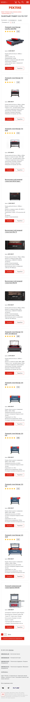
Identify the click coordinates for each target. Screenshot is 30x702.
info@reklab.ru (4, 672)
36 (14, 22)
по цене (20, 20)
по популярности (12, 20)
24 (12, 22)
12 (10, 22)
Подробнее (19, 68)
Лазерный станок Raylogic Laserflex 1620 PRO (12, 28)
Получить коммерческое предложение (12, 638)
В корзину (9, 68)
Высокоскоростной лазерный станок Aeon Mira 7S (13, 231)
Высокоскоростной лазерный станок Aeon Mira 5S (13, 282)
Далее (9, 634)
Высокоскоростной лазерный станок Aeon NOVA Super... (13, 180)
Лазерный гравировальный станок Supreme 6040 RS (13, 586)
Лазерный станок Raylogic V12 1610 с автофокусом (14, 332)
